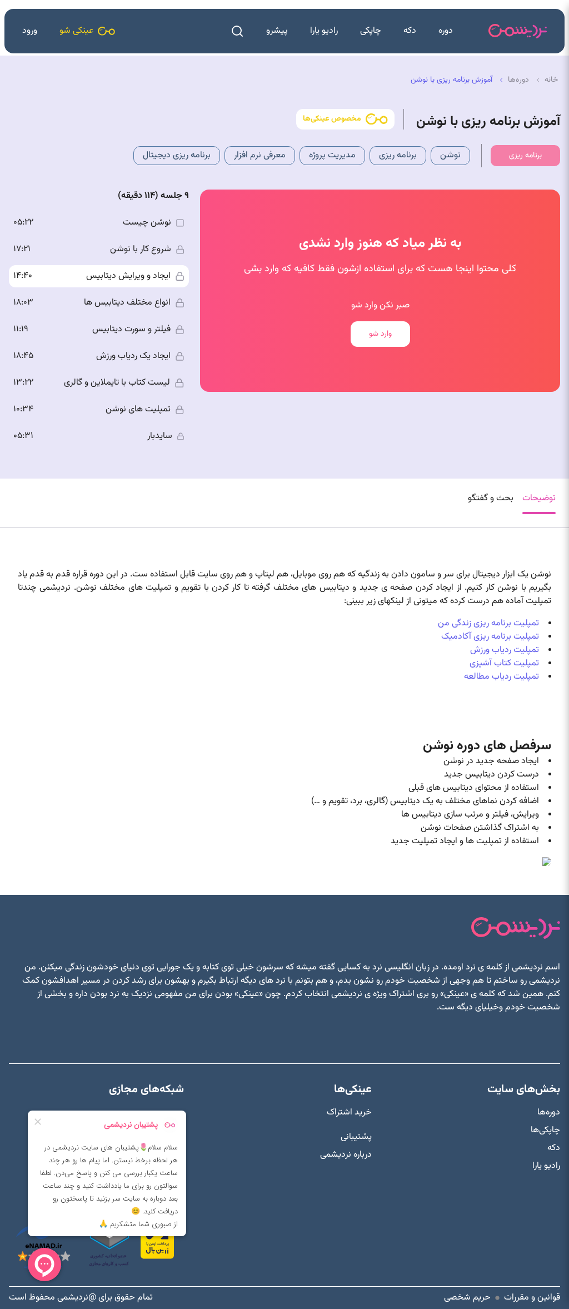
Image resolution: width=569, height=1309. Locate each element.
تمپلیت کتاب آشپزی (504, 663)
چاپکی (370, 31)
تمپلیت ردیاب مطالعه (501, 677)
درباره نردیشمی (346, 1155)
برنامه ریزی (398, 155)
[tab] (539, 503)
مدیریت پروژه (332, 155)
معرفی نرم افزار (260, 155)
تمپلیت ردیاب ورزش (504, 650)
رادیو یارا (324, 31)
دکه (409, 31)
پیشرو (277, 31)
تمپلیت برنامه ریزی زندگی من (488, 623)
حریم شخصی (467, 1298)
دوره (445, 31)
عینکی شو (76, 31)
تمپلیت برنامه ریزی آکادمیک (490, 637)
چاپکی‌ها (545, 1130)
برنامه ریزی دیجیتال (177, 155)
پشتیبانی (356, 1137)
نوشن (450, 155)
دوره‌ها (548, 1112)
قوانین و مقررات (532, 1298)
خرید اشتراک (349, 1112)
